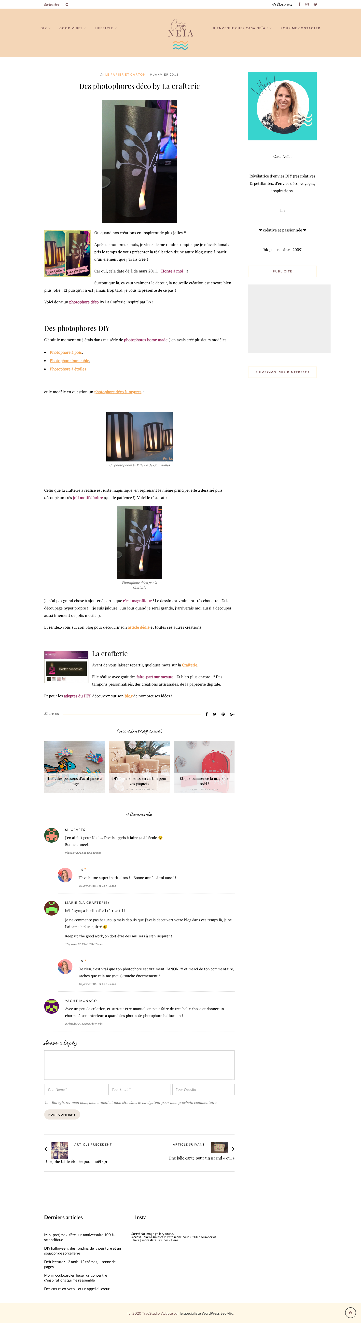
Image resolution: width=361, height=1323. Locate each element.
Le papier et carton (125, 74)
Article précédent (93, 1144)
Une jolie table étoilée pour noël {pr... (77, 1161)
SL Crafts (75, 830)
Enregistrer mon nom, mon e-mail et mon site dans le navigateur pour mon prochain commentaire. (134, 1102)
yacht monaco (81, 1001)
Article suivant (189, 1144)
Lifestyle (104, 28)
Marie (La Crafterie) (87, 902)
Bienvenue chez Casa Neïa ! (240, 28)
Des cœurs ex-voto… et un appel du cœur (77, 1288)
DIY (44, 28)
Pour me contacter (300, 28)
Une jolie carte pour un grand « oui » (201, 1158)
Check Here (169, 1240)
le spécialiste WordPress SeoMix (206, 1313)
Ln (81, 870)
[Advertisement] (290, 319)
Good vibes (71, 28)
